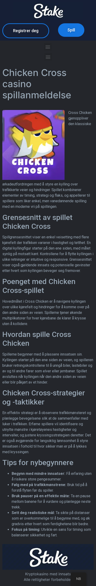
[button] (26, 31)
